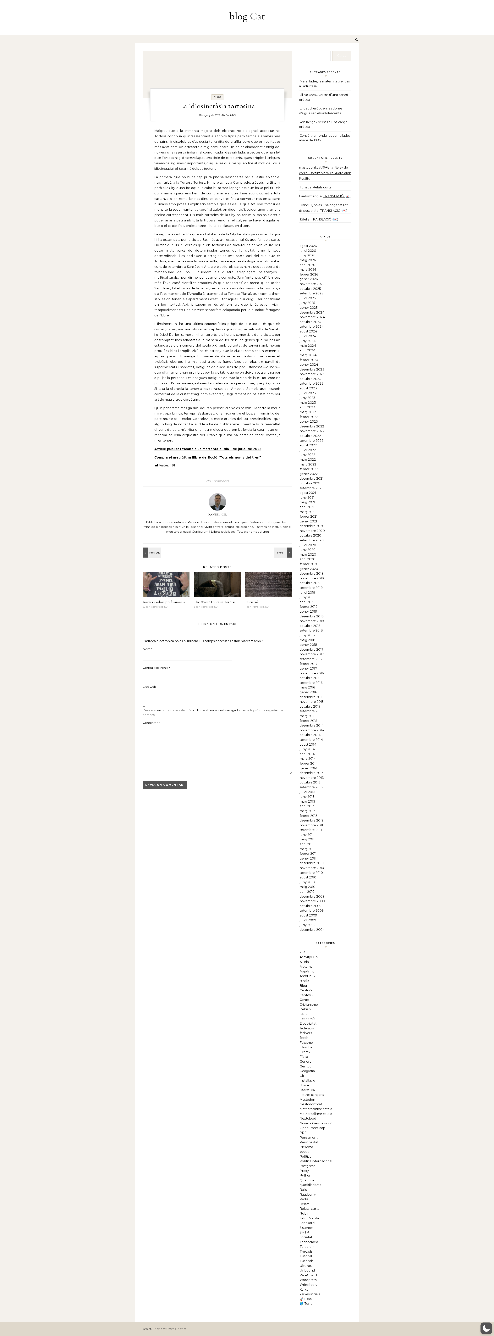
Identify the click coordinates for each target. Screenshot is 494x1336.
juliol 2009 (308, 920)
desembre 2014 (312, 725)
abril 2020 (307, 559)
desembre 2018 (312, 616)
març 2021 (308, 512)
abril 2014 (307, 754)
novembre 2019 (312, 578)
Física (304, 1057)
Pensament (309, 1137)
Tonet (304, 187)
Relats (304, 1204)
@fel (303, 219)
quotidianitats (310, 1185)
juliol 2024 (308, 336)
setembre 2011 (311, 830)
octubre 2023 (310, 379)
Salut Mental (310, 1218)
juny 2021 (307, 497)
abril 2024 (308, 350)
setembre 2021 (311, 488)
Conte (304, 1000)
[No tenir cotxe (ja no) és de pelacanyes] (151, 553)
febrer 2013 (308, 816)
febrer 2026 (309, 274)
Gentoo (305, 1066)
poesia (304, 1152)
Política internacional (316, 1161)
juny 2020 (308, 550)
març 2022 (308, 464)
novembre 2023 (312, 374)
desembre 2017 (311, 649)
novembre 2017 (312, 654)
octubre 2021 (310, 483)
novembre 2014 (312, 730)
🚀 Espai (306, 1299)
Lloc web (149, 686)
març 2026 (308, 269)
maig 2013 (307, 801)
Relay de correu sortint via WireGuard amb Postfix (325, 173)
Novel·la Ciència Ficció (316, 1123)
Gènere (305, 1061)
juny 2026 (307, 255)
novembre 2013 (312, 778)
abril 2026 (307, 265)
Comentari (151, 723)
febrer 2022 (309, 469)
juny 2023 (307, 398)
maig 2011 (307, 839)
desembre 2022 (312, 426)
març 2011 (307, 849)
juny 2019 (307, 597)
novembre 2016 (312, 673)
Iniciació (251, 602)
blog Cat (247, 16)
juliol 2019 (307, 592)
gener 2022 (309, 474)
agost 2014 (308, 744)
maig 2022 (308, 459)
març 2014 (308, 758)
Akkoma (306, 966)
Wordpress (308, 1280)
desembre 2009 (312, 896)
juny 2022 (307, 455)
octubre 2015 (310, 706)
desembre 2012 (311, 820)
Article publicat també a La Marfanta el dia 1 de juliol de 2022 (207, 449)
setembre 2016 (311, 683)
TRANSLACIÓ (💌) (336, 196)
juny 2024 (308, 341)
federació (307, 1028)
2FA (302, 952)
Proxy (304, 1171)
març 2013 (308, 811)
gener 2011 (308, 858)
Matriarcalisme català (316, 1109)
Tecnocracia (309, 1242)
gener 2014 (308, 768)
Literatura (307, 1090)
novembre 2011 (311, 825)
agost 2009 (308, 915)
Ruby (304, 1213)
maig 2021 (307, 502)
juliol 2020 (308, 545)
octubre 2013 (310, 782)
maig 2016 (307, 687)
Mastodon (307, 1099)
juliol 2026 (308, 251)
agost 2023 (308, 388)
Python (305, 1175)
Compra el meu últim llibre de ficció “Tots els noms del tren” (207, 457)
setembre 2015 (311, 711)
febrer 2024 (309, 360)
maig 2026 (308, 260)
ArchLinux (308, 976)
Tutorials (306, 1261)
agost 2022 (308, 445)
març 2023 (308, 412)
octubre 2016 (310, 678)
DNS (303, 1014)
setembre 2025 (311, 293)
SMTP (304, 1232)
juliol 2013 (307, 792)
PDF (303, 1133)
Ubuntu (306, 1266)
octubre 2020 (310, 535)
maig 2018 (307, 640)
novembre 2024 (312, 317)
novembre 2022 (312, 431)
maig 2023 (308, 402)
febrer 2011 (308, 853)
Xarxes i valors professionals (164, 602)
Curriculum (200, 531)
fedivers (306, 1033)
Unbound (307, 1270)
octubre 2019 (310, 583)
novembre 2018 (312, 621)
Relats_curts (309, 1209)
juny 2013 (307, 797)
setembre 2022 (311, 441)
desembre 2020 (312, 526)
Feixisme (306, 1042)
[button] (486, 1328)
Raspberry (308, 1194)
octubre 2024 (310, 322)
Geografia (307, 1071)
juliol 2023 (308, 393)
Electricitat (308, 1023)
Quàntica (307, 1180)
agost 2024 (308, 331)
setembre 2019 (311, 588)
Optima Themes (176, 1328)
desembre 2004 (312, 930)
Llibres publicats (223, 531)
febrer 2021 (308, 516)
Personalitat (309, 1142)
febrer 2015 (308, 721)
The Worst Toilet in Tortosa (215, 602)
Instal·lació (307, 1080)
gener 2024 (309, 364)
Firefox (305, 1052)
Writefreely (308, 1285)
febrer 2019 (308, 607)
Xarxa (304, 1289)
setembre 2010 (311, 873)
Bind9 (304, 981)
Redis (304, 1199)
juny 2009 (308, 925)
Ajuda (304, 962)
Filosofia (306, 1047)
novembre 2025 (312, 284)
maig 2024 (308, 346)
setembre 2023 (311, 383)
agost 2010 (308, 877)
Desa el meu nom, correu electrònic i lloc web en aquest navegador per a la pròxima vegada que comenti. (213, 712)
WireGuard (308, 1275)
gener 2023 (309, 421)
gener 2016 (308, 692)
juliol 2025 (308, 298)
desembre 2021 (311, 478)
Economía (307, 1019)
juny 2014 (307, 749)
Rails (303, 1190)
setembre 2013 (311, 787)
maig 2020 (308, 554)
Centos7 (306, 990)
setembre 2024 (312, 326)
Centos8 (306, 995)
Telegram (307, 1247)
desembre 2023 (312, 369)
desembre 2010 (312, 863)
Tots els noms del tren (253, 531)
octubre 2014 (310, 735)
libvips (304, 1085)
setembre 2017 (311, 659)
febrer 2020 (309, 564)
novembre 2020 (312, 531)
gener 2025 (309, 307)
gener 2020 (309, 569)
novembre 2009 (312, 901)
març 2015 (307, 716)
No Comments (217, 481)
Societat (306, 1237)
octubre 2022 (310, 436)
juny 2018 (307, 635)
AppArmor (308, 971)
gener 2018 (308, 645)
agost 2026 (308, 246)
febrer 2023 (309, 417)
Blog (217, 97)
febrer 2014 (309, 763)
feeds (304, 1038)
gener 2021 (308, 521)
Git (302, 1076)
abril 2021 (307, 507)
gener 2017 (308, 668)
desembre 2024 (312, 312)
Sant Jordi (307, 1223)
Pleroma (306, 1147)
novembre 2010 (312, 868)
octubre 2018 (310, 626)
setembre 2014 (311, 740)
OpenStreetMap (312, 1128)
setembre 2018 (311, 630)
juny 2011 (307, 835)
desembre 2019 (311, 573)
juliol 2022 (308, 450)
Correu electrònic (156, 668)
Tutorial (306, 1256)
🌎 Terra (306, 1303)
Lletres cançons (312, 1095)
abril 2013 (307, 806)
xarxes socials (310, 1294)
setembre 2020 (312, 540)
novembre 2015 (312, 702)
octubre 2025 (310, 289)
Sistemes (306, 1228)
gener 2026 (309, 279)
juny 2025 (307, 303)
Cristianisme (309, 1004)
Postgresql (308, 1166)
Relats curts (322, 187)
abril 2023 (307, 407)
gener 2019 (308, 611)
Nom (147, 649)
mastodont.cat (311, 1104)
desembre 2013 (311, 773)
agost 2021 (308, 493)
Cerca (341, 56)
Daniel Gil (231, 115)
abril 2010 (307, 891)
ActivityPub (309, 957)
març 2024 (308, 355)
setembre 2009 (312, 910)
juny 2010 (307, 882)
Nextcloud (308, 1118)
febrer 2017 (308, 664)
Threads (306, 1251)
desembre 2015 (311, 697)
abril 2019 (307, 602)
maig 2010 (307, 887)
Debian (305, 1009)
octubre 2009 (310, 906)
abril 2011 (307, 844)
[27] (283, 553)
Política (305, 1156)
